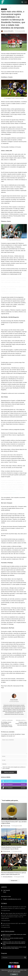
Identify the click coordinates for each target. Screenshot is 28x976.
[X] (14, 781)
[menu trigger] (25, 2)
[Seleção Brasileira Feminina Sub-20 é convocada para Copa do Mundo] (14, 837)
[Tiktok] (18, 966)
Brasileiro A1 (6, 867)
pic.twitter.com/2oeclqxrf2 (8, 491)
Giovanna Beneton (8, 876)
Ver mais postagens (14, 701)
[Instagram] (14, 784)
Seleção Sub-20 (6, 844)
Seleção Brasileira (13, 842)
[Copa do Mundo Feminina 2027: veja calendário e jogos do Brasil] (14, 811)
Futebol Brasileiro (7, 869)
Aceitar (14, 974)
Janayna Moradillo (8, 31)
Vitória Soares (6, 825)
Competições (14, 867)
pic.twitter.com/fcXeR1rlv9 (13, 291)
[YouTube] (15, 966)
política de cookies (16, 971)
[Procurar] (22, 2)
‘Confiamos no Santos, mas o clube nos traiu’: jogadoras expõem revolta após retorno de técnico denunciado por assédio (13, 943)
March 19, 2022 (21, 293)
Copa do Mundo (6, 818)
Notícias (4, 9)
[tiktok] (14, 787)
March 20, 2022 (16, 493)
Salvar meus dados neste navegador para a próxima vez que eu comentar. (14, 768)
